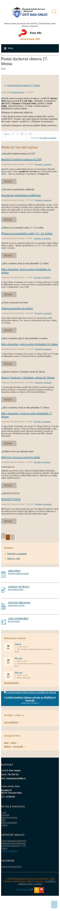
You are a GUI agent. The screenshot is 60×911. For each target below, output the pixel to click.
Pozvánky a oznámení (47, 138)
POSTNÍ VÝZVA (11, 499)
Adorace (18, 644)
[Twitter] (17, 134)
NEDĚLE (7, 746)
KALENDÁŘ (18, 746)
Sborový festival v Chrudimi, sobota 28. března (28, 377)
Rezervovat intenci (9, 817)
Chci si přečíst (11, 722)
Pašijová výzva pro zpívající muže (20, 457)
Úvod (3, 68)
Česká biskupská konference (13, 841)
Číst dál (8, 181)
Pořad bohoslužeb (9, 822)
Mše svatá (18, 658)
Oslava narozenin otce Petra (17, 308)
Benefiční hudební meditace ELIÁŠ (21, 159)
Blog (3, 820)
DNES (6, 743)
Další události (11, 683)
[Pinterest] (22, 134)
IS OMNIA (50, 881)
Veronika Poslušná (17, 92)
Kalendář (5, 815)
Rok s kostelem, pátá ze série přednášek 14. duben (29, 344)
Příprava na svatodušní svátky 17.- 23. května (27, 233)
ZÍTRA (13, 743)
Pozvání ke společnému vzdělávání (21, 195)
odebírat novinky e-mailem (30, 884)
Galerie (4, 825)
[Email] (26, 134)
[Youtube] (41, 890)
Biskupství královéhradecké (13, 843)
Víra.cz (4, 848)
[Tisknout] (30, 134)
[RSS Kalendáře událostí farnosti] (36, 890)
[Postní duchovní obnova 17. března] (23, 85)
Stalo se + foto (13, 558)
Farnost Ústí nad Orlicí (11, 866)
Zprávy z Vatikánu (9, 851)
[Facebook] (13, 134)
